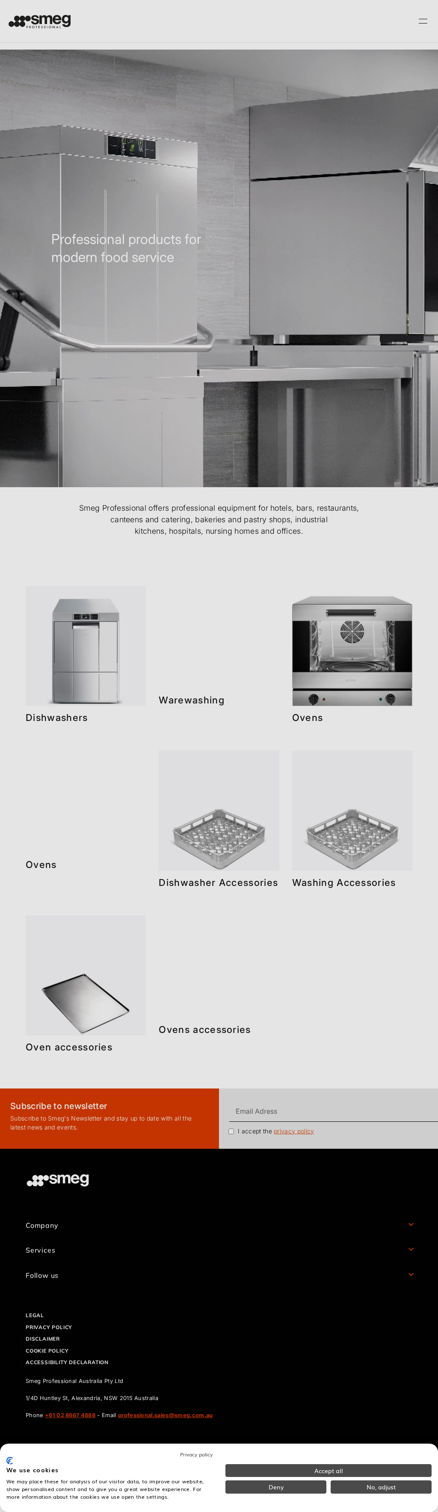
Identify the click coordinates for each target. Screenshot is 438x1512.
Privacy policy (196, 1454)
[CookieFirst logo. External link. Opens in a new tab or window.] (9, 1461)
